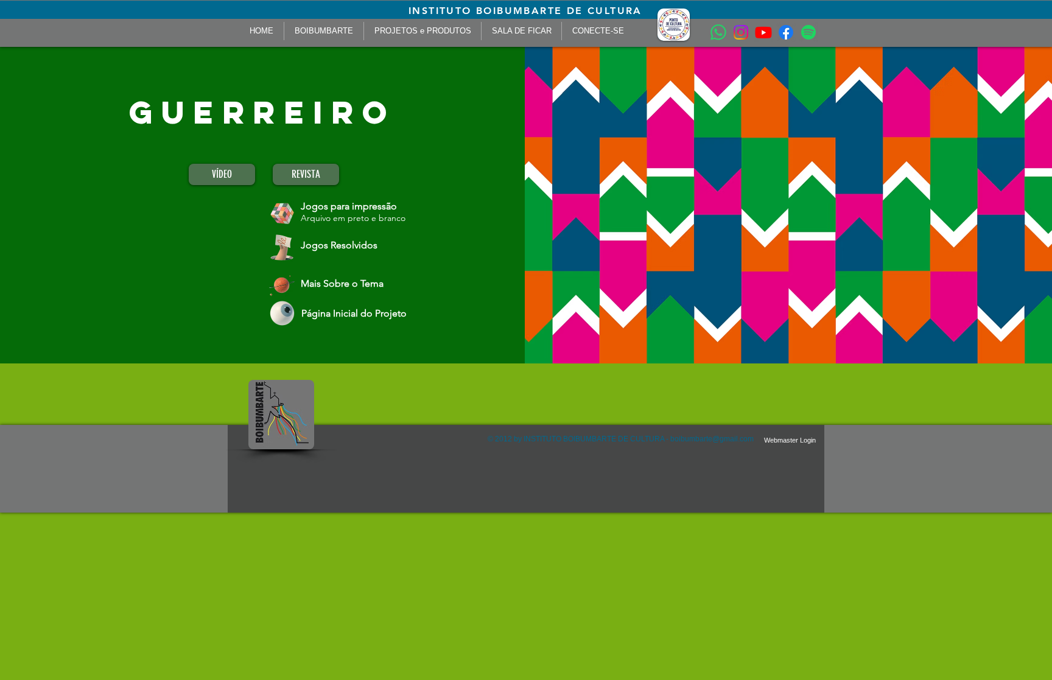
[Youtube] (763, 32)
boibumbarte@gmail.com (712, 439)
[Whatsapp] (718, 32)
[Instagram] (741, 32)
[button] (674, 25)
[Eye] (282, 313)
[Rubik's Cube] (282, 213)
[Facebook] (786, 32)
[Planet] (282, 284)
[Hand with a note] (282, 247)
